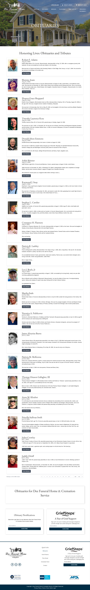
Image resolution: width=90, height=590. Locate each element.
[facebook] (12, 564)
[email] (16, 564)
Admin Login (53, 588)
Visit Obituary (26, 73)
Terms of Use (45, 588)
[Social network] (19, 564)
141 (79, 476)
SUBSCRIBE (24, 528)
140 (75, 476)
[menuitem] (37, 9)
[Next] (82, 476)
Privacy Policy (37, 588)
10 (68, 476)
